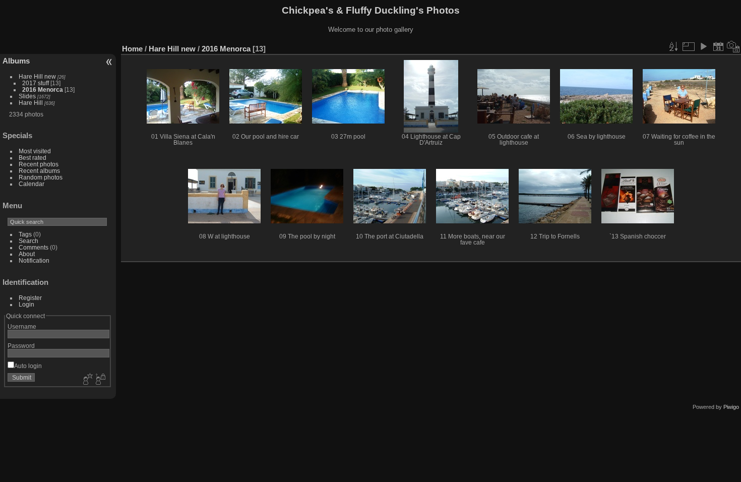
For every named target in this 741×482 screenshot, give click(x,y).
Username (22, 326)
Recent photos (38, 164)
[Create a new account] (86, 379)
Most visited (35, 151)
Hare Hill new (37, 76)
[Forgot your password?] (99, 379)
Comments (33, 247)
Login (26, 304)
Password (21, 345)
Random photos (41, 177)
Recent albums (39, 170)
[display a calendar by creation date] (733, 46)
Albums (16, 60)
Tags (25, 234)
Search (28, 240)
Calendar (31, 183)
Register (30, 297)
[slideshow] (703, 46)
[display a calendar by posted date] (718, 46)
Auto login (28, 366)
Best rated (32, 157)
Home (132, 48)
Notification (34, 260)
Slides (27, 96)
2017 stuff (35, 83)
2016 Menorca (42, 89)
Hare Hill (31, 102)
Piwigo (731, 407)
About (27, 254)
